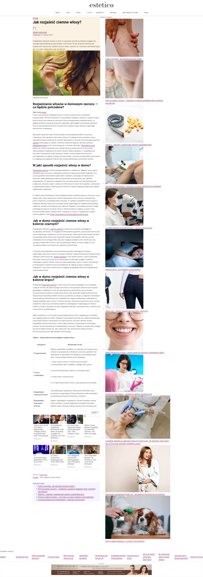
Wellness (113, 12)
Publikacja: (42, 35)
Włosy (78, 12)
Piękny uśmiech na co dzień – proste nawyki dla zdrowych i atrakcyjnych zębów (134, 353)
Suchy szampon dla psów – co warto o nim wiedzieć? (125, 541)
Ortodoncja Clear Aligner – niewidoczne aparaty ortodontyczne (128, 394)
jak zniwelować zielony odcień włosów (164, 557)
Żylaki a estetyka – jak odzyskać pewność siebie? (56, 486)
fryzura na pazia (53, 557)
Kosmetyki (99, 12)
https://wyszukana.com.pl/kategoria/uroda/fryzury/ (69, 214)
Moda (146, 12)
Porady (89, 12)
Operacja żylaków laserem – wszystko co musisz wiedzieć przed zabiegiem (66, 497)
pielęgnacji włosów (40, 145)
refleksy (3, 557)
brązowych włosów (49, 285)
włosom (36, 143)
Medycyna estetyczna (130, 12)
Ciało (68, 12)
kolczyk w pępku (196, 557)
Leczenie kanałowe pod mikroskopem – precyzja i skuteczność (61, 500)
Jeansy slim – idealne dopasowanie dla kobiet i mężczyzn (126, 311)
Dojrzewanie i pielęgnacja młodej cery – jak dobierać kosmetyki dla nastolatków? (135, 494)
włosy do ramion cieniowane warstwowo (149, 557)
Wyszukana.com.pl (88, 145)
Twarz (57, 12)
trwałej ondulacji (59, 257)
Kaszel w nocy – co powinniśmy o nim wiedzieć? (123, 269)
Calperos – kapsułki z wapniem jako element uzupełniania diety (61, 494)
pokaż (44, 112)
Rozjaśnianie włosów (40, 170)
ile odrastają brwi (22, 557)
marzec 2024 (43, 475)
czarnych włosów (56, 229)
